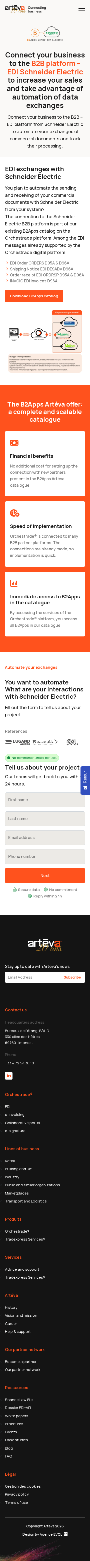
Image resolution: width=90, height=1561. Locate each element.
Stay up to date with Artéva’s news (37, 966)
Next (45, 875)
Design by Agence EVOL (42, 1534)
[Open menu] (81, 8)
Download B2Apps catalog (34, 296)
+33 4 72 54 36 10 (19, 1063)
